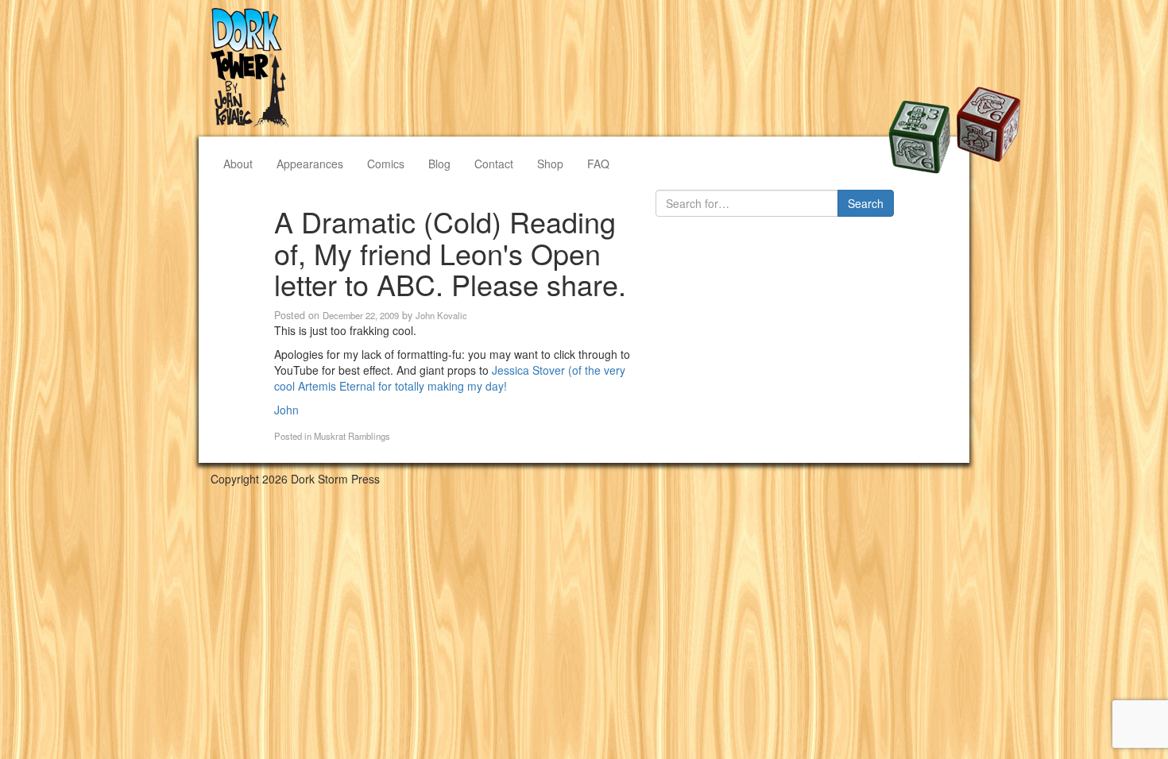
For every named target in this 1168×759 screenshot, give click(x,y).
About (238, 163)
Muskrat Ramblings (352, 436)
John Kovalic (441, 315)
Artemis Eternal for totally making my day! (402, 386)
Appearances (310, 163)
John (286, 410)
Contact (493, 163)
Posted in (294, 436)
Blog (439, 163)
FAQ (598, 163)
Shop (550, 163)
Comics (385, 163)
